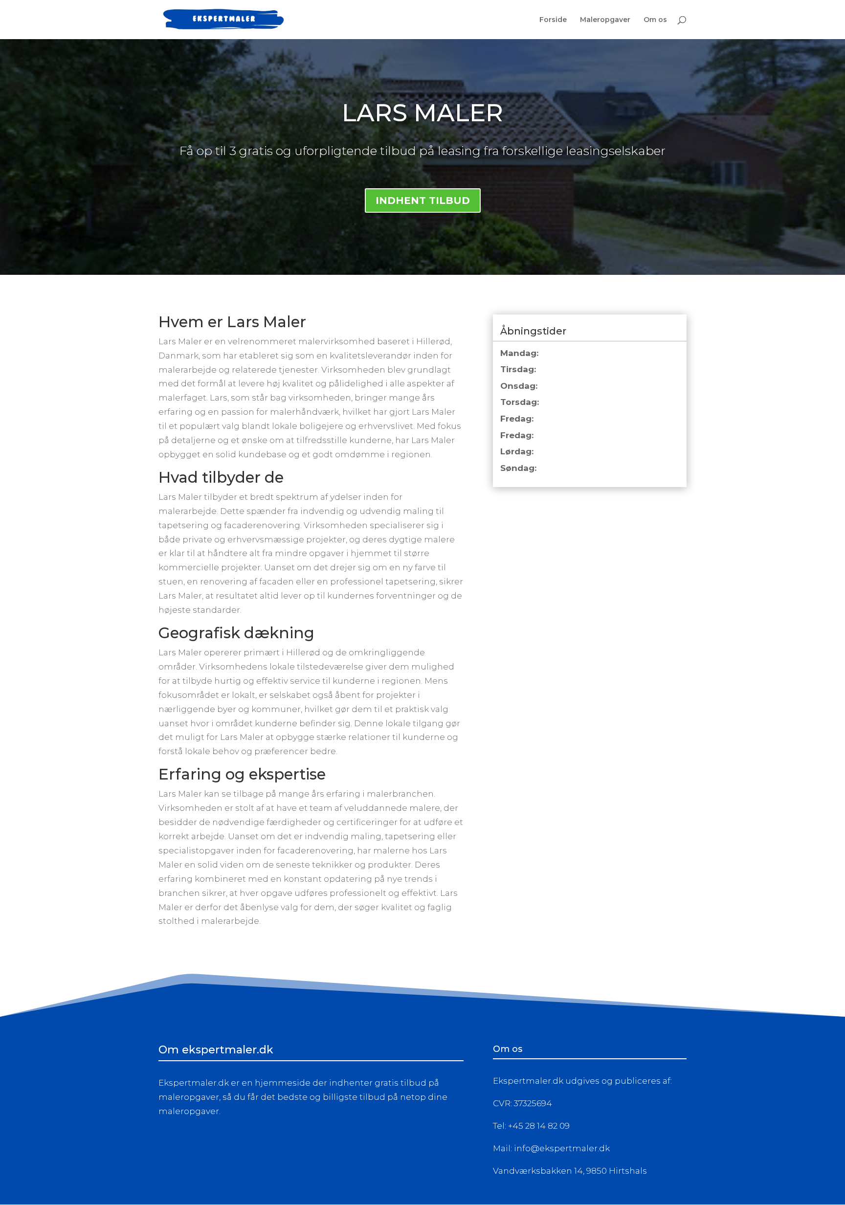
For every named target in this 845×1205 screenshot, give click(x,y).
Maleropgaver (605, 20)
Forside (553, 20)
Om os (655, 20)
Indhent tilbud (423, 200)
